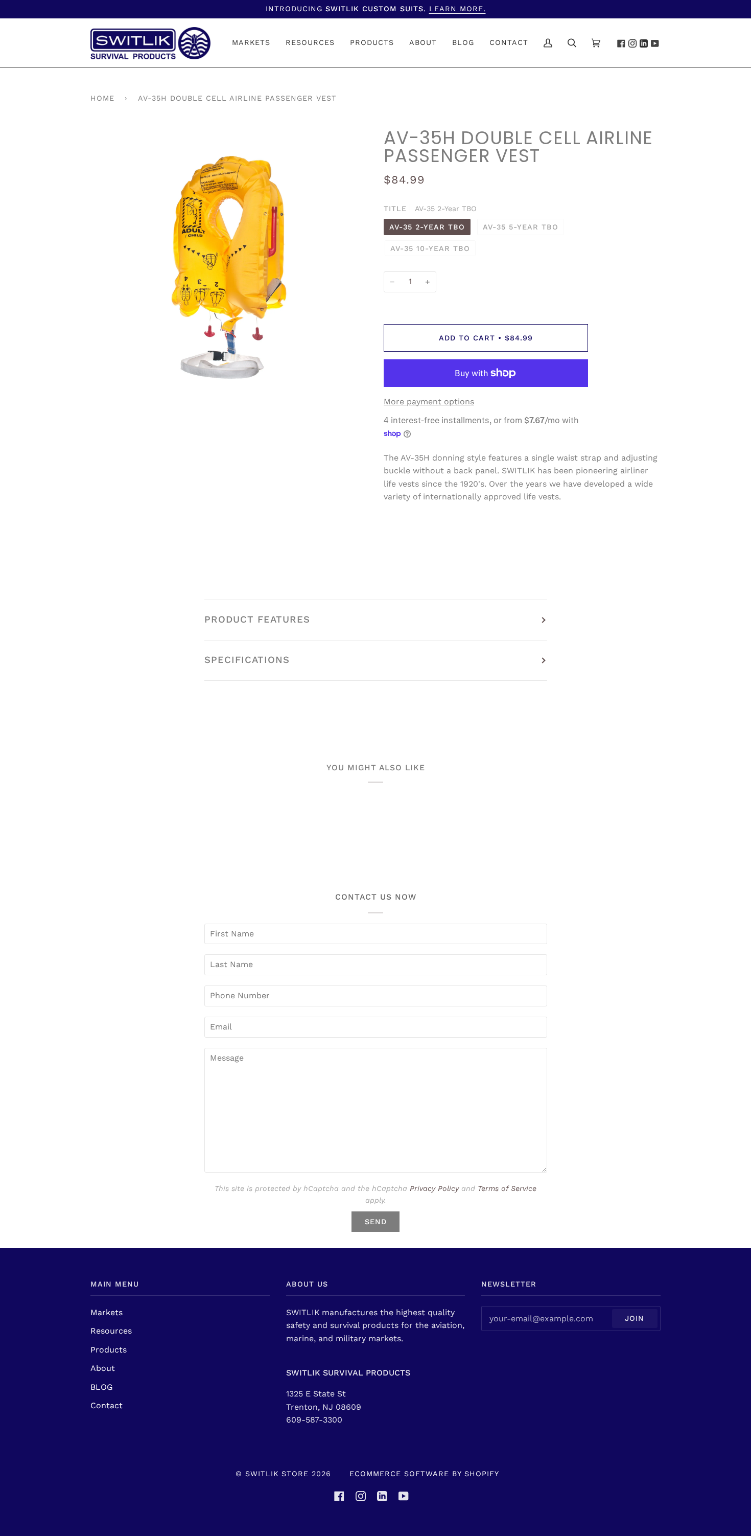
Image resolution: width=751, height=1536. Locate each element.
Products (108, 1350)
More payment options (429, 401)
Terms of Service (507, 1188)
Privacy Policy (434, 1188)
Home (102, 98)
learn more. (457, 9)
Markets (106, 1312)
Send (376, 1222)
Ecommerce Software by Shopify (424, 1474)
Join (634, 1318)
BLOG (101, 1387)
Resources (111, 1331)
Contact (106, 1405)
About (102, 1368)
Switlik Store (277, 1474)
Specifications (247, 660)
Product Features (257, 619)
